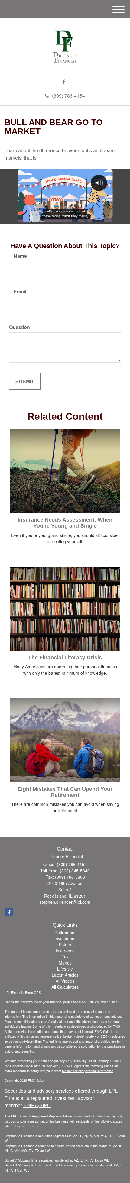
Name (20, 256)
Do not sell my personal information (87, 1070)
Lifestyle (65, 969)
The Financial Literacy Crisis (65, 658)
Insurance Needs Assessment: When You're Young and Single (65, 523)
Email (20, 291)
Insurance (65, 951)
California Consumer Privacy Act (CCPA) (40, 1065)
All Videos (65, 981)
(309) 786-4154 (68, 95)
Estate (65, 945)
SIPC (45, 1105)
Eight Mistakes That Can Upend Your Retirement (65, 792)
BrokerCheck (109, 1001)
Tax (65, 957)
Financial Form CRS (26, 992)
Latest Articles (65, 975)
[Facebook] (63, 82)
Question (19, 327)
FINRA (30, 1105)
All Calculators (65, 987)
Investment (65, 939)
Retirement (65, 932)
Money (65, 963)
